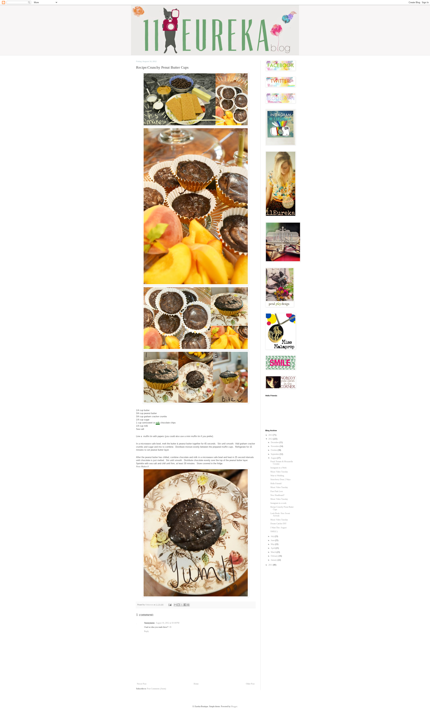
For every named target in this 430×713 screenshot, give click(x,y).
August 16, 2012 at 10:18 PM (167, 623)
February (274, 556)
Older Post (250, 684)
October (274, 450)
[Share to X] (181, 604)
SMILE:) (274, 531)
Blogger (234, 706)
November (275, 446)
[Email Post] (170, 605)
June (273, 540)
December (275, 442)
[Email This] (175, 604)
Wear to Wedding (277, 475)
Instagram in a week (278, 503)
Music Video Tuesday (279, 472)
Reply (146, 631)
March (273, 552)
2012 (270, 439)
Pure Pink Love (276, 491)
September (275, 454)
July (273, 536)
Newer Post (141, 684)
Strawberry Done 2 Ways (280, 479)
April (273, 548)
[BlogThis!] (178, 604)
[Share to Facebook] (185, 604)
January (274, 560)
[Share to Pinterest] (188, 604)
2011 (270, 565)
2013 (270, 435)
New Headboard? (277, 495)
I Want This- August (278, 527)
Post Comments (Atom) (156, 688)
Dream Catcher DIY (278, 523)
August (274, 458)
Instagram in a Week (278, 468)
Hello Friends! (276, 483)
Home (196, 684)
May (273, 544)
